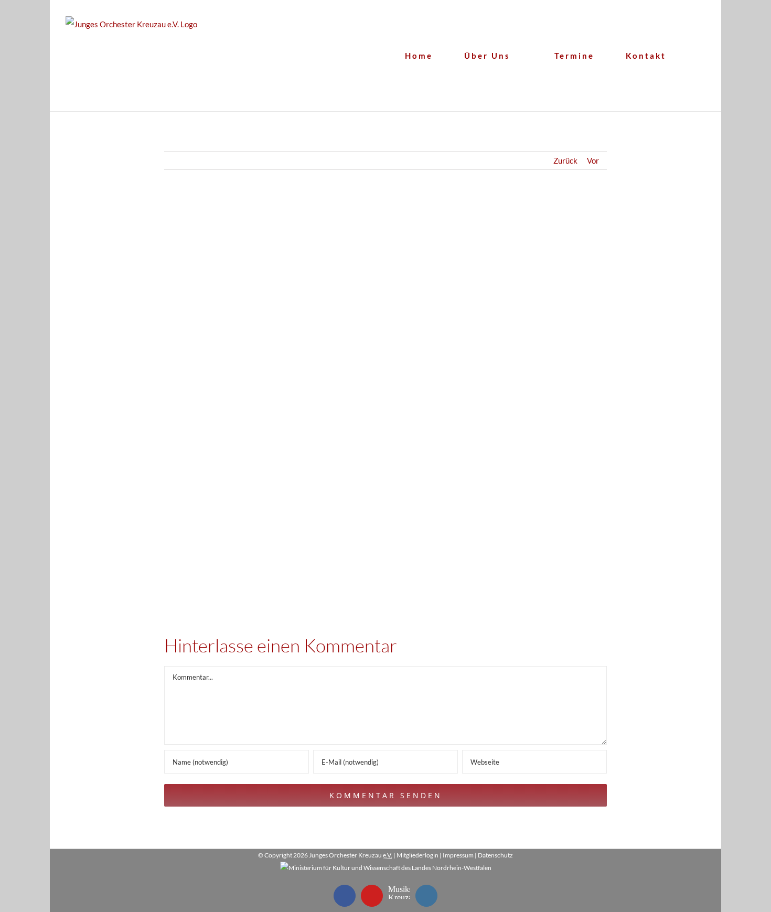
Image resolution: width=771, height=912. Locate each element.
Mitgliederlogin (417, 855)
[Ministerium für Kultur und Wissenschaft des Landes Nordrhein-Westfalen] (385, 868)
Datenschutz (495, 855)
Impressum (458, 855)
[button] (701, 55)
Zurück (565, 160)
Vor (593, 160)
